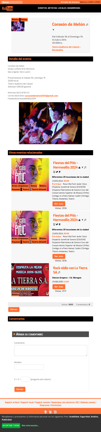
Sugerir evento (42, 402)
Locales (62, 8)
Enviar (19, 389)
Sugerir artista (12, 402)
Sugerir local (27, 402)
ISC (77, 402)
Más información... (30, 425)
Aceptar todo (11, 425)
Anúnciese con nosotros (62, 402)
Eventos (42, 8)
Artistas (52, 8)
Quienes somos (87, 402)
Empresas (44, 405)
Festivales (56, 405)
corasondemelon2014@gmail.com (41, 95)
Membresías (73, 8)
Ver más (58, 204)
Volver (13, 309)
